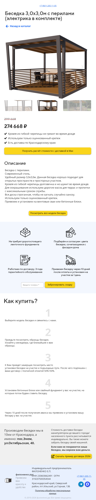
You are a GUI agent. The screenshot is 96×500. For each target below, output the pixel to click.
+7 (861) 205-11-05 (48, 5)
